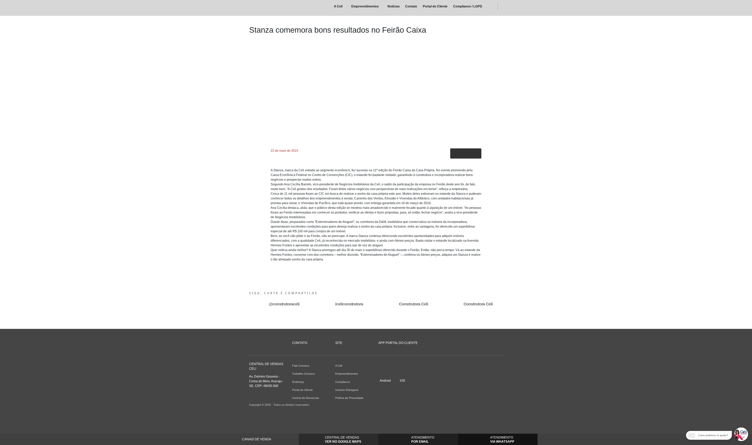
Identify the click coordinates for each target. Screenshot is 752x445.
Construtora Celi (413, 304)
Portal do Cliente (435, 6)
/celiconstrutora (349, 304)
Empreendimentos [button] (365, 6)
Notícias (394, 6)
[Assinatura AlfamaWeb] (481, 404)
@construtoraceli (284, 304)
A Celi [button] (338, 6)
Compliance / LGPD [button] (467, 6)
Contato (411, 6)
